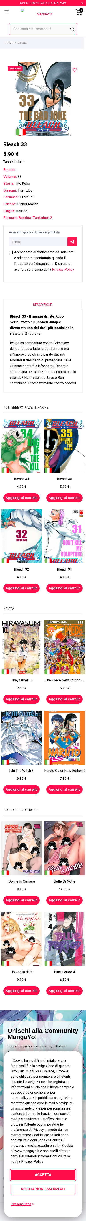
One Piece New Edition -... (64, 680)
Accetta (43, 1175)
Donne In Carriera (21, 881)
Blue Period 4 (64, 972)
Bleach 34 (21, 479)
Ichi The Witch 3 (21, 771)
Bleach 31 (64, 569)
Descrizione (42, 305)
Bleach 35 (64, 479)
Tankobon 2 (42, 218)
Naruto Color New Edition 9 (64, 771)
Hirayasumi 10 (22, 680)
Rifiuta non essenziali (43, 1189)
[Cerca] (72, 29)
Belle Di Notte (64, 881)
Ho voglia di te (21, 972)
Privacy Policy (63, 269)
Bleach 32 (21, 569)
